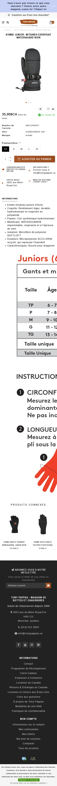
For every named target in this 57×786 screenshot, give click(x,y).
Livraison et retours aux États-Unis (28, 692)
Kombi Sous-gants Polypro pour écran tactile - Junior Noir (43, 545)
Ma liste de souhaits (28, 739)
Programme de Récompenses (28, 668)
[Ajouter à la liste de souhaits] (48, 109)
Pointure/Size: (11, 143)
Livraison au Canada (28, 682)
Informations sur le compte (29, 724)
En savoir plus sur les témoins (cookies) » (28, 783)
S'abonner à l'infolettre (28, 678)
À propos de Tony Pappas (28, 701)
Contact (28, 663)
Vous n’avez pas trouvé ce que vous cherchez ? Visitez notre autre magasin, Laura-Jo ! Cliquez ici (28, 6)
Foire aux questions (28, 697)
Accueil (8, 30)
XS (5, 149)
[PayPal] (33, 759)
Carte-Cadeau (28, 673)
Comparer (28, 743)
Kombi (29, 135)
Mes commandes (28, 729)
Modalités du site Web (28, 706)
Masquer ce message (28, 780)
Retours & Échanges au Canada (28, 687)
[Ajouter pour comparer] (53, 109)
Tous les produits (28, 748)
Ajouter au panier (36, 159)
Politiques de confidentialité (28, 711)
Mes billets (28, 734)
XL (37, 149)
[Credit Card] (24, 759)
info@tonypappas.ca (30, 633)
